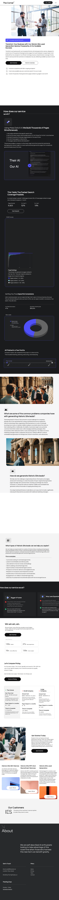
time (11, 670)
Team (32, 873)
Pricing (32, 871)
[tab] (10, 217)
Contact (33, 874)
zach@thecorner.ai (11, 869)
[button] (30, 63)
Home (32, 869)
